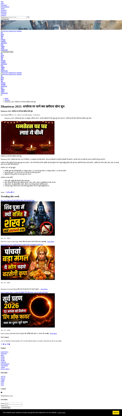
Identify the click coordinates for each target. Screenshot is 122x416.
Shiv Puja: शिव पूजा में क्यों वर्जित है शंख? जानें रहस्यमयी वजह (17, 200)
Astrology (4, 13)
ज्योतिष (3, 46)
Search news (4, 17)
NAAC (3, 378)
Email (2, 405)
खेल (2, 38)
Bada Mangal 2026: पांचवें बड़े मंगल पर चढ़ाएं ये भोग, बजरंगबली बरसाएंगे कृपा (22, 245)
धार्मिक (2, 48)
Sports (3, 8)
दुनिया (2, 34)
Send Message (6, 407)
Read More (50, 241)
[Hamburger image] (7, 52)
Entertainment (5, 7)
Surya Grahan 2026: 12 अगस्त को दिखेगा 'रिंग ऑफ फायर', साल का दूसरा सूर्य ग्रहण (24, 292)
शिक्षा (2, 36)
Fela (2, 1)
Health (3, 360)
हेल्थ (2, 45)
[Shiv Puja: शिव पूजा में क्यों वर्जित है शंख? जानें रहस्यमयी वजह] (28, 235)
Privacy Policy (5, 369)
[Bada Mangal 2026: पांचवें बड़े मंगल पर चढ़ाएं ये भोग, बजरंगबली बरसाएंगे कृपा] (28, 279)
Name (2, 403)
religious (7, 100)
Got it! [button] (116, 412)
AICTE (3, 376)
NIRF (2, 381)
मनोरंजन (3, 39)
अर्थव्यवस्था (4, 43)
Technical (4, 10)
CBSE (3, 380)
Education (4, 5)
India (2, 3)
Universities (4, 365)
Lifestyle (3, 15)
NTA (2, 385)
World (2, 357)
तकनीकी (3, 41)
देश (1, 33)
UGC (2, 383)
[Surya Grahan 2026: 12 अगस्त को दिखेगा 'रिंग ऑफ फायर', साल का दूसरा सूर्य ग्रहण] (28, 327)
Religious (3, 12)
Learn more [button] (61, 412)
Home (6, 98)
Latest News (4, 352)
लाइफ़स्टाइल (4, 50)
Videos (3, 367)
